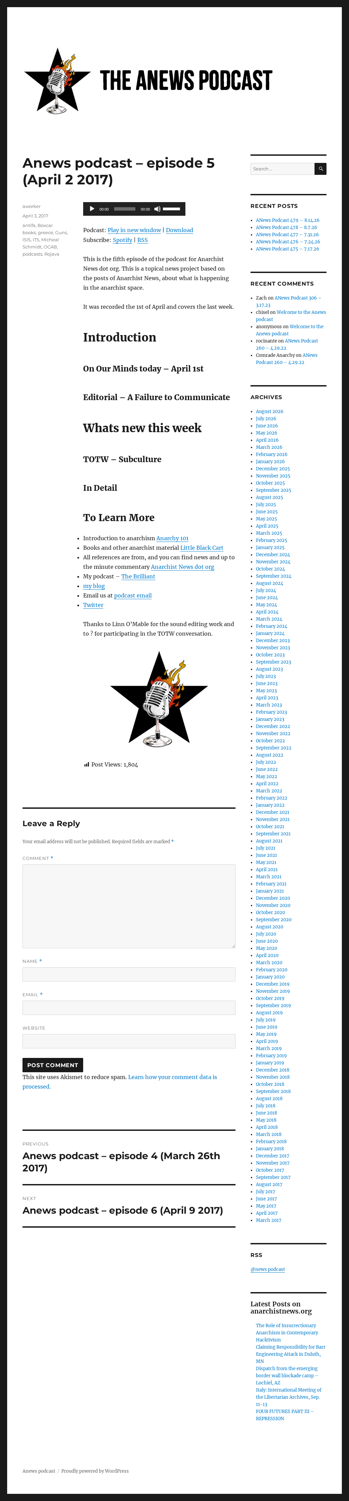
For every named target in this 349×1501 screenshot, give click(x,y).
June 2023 (266, 683)
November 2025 (273, 476)
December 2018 (272, 1070)
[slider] (172, 208)
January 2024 (270, 633)
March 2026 (269, 447)
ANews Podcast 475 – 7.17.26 (287, 249)
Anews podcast (38, 1471)
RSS (142, 240)
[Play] (92, 209)
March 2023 (269, 705)
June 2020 (267, 941)
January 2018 (270, 1149)
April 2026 (267, 440)
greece (45, 232)
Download (179, 230)
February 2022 (271, 798)
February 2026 (272, 454)
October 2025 (270, 483)
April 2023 (267, 698)
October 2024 (270, 569)
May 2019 (266, 1034)
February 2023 (271, 712)
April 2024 (267, 612)
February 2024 (271, 626)
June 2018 (266, 1113)
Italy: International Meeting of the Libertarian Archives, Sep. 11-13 (288, 1397)
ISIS (26, 239)
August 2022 (269, 755)
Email (32, 995)
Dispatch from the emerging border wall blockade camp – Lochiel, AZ (287, 1376)
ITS (36, 239)
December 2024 (273, 555)
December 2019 (273, 984)
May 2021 (266, 862)
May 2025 (266, 519)
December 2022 (273, 726)
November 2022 (273, 734)
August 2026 (270, 411)
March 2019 (269, 1048)
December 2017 (272, 1156)
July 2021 (265, 848)
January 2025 (270, 547)
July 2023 (266, 676)
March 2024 (269, 619)
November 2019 (273, 991)
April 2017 (267, 1213)
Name (32, 961)
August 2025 (269, 497)
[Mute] (157, 209)
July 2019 (266, 1020)
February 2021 (271, 884)
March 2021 (269, 877)
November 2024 (273, 562)
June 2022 (267, 769)
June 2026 (267, 426)
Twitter (93, 605)
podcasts (32, 254)
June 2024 (267, 598)
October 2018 (270, 1084)
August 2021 (269, 841)
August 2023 (269, 669)
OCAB (50, 246)
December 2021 (272, 812)
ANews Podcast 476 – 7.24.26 (288, 242)
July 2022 (266, 762)
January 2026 (270, 462)
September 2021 (273, 834)
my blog (94, 585)
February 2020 (271, 970)
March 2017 (269, 1220)
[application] (134, 209)
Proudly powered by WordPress (95, 1471)
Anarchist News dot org (182, 566)
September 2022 (273, 748)
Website (34, 1028)
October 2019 (270, 998)
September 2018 (273, 1091)
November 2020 (273, 905)
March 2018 (269, 1134)
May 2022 (266, 776)
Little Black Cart (202, 547)
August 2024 (269, 583)
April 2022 (267, 784)
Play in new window (134, 230)
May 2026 (266, 433)
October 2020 (270, 912)
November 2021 (273, 819)
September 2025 (273, 490)
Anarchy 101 (172, 538)
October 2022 (270, 741)
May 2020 (266, 948)
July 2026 (266, 419)
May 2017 (266, 1206)
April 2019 (267, 1041)
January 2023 (270, 719)
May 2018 (266, 1120)
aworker (31, 206)
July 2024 (266, 590)
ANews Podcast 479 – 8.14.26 (288, 220)
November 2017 (273, 1163)
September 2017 (273, 1177)
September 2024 (273, 576)
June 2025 (267, 512)
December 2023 (273, 640)
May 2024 (266, 605)
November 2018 (273, 1077)
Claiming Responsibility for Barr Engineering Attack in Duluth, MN (290, 1354)
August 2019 (269, 1013)
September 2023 (273, 662)
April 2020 (267, 955)
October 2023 (270, 655)
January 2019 (270, 1063)
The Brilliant (138, 576)
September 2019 (273, 1006)
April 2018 (267, 1127)
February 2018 (271, 1141)
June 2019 (266, 1027)
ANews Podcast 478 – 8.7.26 (286, 227)
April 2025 (267, 526)
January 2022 (270, 805)
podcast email (133, 595)
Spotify (122, 240)
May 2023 (266, 691)
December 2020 (273, 898)
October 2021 (270, 827)
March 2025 (269, 533)
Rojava (51, 254)
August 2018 (269, 1099)
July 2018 (265, 1106)
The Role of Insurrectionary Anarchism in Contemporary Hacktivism (287, 1333)
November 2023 (273, 648)
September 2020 (273, 920)
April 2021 (267, 870)
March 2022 (269, 791)
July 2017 (265, 1192)
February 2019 (271, 1056)
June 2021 (266, 855)
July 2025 (266, 504)
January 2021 (270, 891)
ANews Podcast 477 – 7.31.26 (287, 235)
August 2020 (269, 927)
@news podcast (268, 1269)
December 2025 (273, 469)
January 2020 (270, 977)
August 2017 (269, 1184)
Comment (38, 858)
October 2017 (270, 1170)
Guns (61, 232)
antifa (28, 225)
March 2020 (269, 963)
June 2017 (266, 1199)
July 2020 (266, 934)
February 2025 (271, 540)
